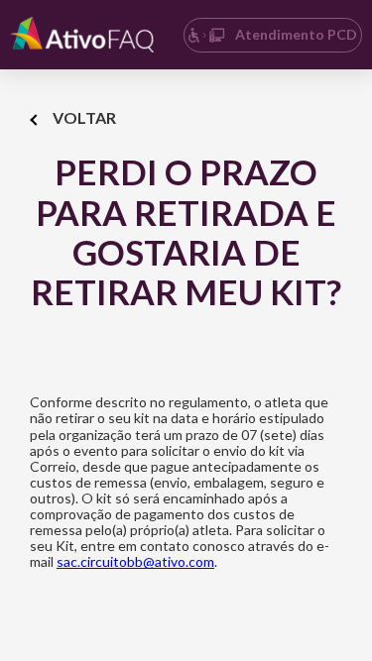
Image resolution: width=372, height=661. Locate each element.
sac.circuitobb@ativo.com (135, 561)
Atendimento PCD (296, 34)
